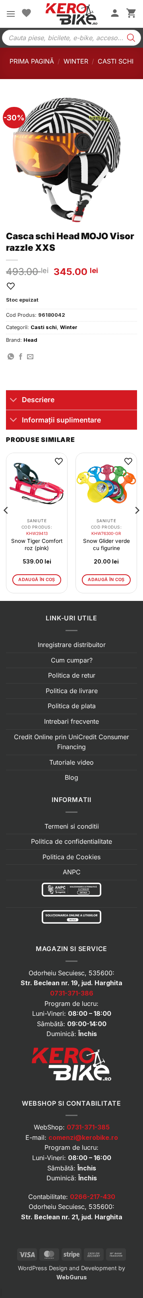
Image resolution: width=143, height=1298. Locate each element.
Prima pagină (32, 61)
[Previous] (6, 526)
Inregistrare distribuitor (72, 645)
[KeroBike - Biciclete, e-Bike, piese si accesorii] (71, 14)
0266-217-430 (92, 1197)
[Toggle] (13, 400)
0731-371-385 (88, 1127)
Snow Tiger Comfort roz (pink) (36, 544)
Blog (71, 777)
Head (30, 340)
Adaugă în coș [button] (36, 579)
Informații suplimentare (61, 420)
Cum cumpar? (72, 660)
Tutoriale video (71, 762)
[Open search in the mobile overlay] (71, 38)
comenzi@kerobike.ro (83, 1137)
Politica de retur (71, 675)
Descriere (38, 399)
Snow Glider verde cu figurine (106, 544)
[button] (10, 13)
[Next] (136, 526)
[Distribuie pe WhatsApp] (11, 356)
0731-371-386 (71, 993)
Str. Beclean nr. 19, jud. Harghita (71, 983)
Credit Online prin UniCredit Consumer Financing (71, 742)
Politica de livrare (72, 691)
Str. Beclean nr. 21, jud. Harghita (71, 1217)
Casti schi (115, 61)
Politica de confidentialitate (71, 841)
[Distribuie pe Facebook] (20, 356)
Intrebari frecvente (71, 721)
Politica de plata (72, 706)
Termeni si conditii (71, 826)
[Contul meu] (114, 14)
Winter (76, 61)
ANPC (72, 872)
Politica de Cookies (71, 857)
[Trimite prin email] (30, 356)
